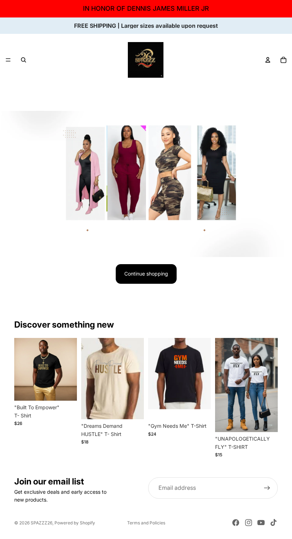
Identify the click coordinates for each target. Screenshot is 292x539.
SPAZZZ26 (41, 522)
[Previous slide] (22, 369)
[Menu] (8, 60)
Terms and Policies (146, 522)
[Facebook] (235, 522)
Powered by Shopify (74, 522)
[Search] (23, 60)
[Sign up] (267, 488)
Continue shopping (146, 274)
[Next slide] (69, 369)
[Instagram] (248, 522)
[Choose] (65, 390)
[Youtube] (261, 522)
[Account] (268, 60)
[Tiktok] (273, 522)
